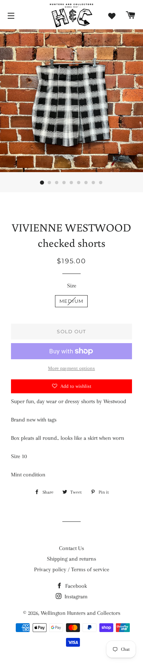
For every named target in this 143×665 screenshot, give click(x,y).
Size (71, 285)
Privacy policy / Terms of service (71, 569)
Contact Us (71, 548)
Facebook (75, 586)
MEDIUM (71, 301)
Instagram (75, 596)
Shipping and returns (71, 559)
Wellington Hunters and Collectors (80, 613)
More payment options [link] (71, 368)
